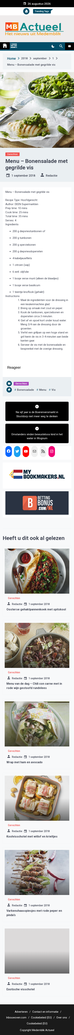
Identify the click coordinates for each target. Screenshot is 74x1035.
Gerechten (12, 154)
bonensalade (25, 389)
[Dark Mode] (53, 46)
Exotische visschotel (20, 989)
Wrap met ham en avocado (24, 762)
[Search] (61, 46)
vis (54, 389)
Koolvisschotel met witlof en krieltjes (31, 836)
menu (42, 389)
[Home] (5, 45)
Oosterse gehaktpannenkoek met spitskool (36, 609)
